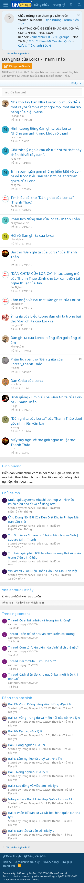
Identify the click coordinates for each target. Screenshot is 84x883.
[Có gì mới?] (71, 4)
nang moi (16, 137)
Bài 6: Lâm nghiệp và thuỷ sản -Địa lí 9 (35, 758)
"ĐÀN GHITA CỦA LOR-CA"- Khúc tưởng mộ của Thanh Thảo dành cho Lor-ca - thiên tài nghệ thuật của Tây (45, 278)
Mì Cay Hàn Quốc (59, 41)
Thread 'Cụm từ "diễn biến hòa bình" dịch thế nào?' (43, 647)
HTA (13, 261)
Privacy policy (50, 862)
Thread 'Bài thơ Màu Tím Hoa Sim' (32, 661)
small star (16, 384)
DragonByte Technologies (16, 879)
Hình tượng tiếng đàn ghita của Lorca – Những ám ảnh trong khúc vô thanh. (42, 131)
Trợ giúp (67, 862)
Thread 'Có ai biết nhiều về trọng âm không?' (39, 620)
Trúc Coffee (37, 41)
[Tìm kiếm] (79, 4)
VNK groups (61, 37)
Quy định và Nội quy (27, 862)
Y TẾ (10, 565)
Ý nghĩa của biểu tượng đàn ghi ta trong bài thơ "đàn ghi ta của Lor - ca (46, 318)
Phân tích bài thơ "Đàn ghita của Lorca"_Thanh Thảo (37, 361)
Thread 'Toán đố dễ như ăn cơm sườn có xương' (41, 634)
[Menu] (5, 5)
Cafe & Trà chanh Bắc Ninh (36, 45)
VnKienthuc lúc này (17, 589)
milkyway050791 (20, 223)
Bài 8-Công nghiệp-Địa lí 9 (26, 745)
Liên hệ (7, 862)
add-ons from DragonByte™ (49, 876)
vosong (15, 427)
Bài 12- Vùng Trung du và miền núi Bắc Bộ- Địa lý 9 (44, 717)
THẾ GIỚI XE (15, 547)
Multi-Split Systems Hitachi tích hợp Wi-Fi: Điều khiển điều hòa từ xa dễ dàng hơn (41, 501)
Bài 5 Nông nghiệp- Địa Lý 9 (28, 772)
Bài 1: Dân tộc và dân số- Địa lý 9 (31, 830)
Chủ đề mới (11, 493)
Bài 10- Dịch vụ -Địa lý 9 (25, 731)
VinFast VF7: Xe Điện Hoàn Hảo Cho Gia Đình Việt (42, 571)
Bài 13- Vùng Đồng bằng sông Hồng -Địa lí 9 (39, 704)
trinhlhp (15, 368)
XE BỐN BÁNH (16, 578)
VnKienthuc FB (40, 37)
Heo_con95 (17, 325)
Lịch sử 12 (14, 807)
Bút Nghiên (17, 206)
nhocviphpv (17, 239)
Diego (14, 406)
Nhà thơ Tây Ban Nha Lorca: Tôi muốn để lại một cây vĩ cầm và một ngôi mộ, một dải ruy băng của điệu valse (46, 107)
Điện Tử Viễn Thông (20, 511)
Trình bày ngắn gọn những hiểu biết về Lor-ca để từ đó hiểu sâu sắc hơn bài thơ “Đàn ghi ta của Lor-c (46, 176)
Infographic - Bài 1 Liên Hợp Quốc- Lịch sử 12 (40, 799)
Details (35, 879)
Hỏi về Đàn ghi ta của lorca (32, 235)
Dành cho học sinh (17, 697)
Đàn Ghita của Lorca (27, 380)
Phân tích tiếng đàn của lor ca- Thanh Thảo (45, 219)
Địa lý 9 (12, 712)
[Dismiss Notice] (78, 15)
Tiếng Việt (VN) (36, 856)
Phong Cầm (17, 116)
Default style (13, 856)
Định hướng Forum (58, 20)
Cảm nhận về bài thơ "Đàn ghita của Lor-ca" (46, 299)
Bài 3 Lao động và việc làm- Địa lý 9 (33, 785)
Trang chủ (9, 866)
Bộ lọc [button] (75, 83)
